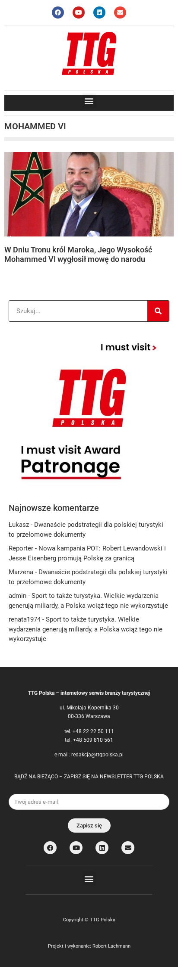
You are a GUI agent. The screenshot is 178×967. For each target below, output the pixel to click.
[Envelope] (120, 12)
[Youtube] (79, 12)
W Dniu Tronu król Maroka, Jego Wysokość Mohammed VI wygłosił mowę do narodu (78, 254)
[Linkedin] (99, 12)
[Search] (158, 311)
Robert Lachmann (111, 946)
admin (17, 596)
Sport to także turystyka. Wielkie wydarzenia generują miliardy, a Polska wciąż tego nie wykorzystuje (85, 629)
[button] (89, 100)
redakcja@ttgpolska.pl (97, 755)
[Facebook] (58, 12)
